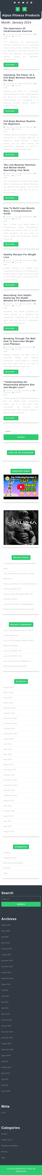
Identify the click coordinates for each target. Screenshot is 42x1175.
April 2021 (8, 826)
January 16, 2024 (12, 217)
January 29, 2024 (12, 83)
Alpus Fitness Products (21, 15)
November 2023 (10, 785)
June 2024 (8, 749)
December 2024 (10, 718)
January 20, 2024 (12, 173)
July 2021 (8, 821)
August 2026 (9, 687)
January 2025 (9, 713)
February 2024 (10, 770)
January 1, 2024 (12, 390)
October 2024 (9, 728)
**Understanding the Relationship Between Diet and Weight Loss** (19, 385)
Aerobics (7, 853)
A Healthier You (15, 651)
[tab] (18, 9)
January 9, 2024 (12, 347)
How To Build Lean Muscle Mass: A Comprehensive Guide (19, 211)
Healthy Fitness (10, 858)
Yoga (6, 873)
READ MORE (11, 65)
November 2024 (10, 723)
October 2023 (9, 790)
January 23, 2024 (12, 127)
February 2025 (10, 708)
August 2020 (9, 831)
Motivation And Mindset (13, 863)
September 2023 (10, 795)
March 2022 (8, 816)
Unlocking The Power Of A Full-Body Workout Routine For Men (19, 78)
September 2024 (10, 734)
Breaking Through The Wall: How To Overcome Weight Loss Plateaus (20, 341)
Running (7, 868)
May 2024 (8, 754)
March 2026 (8, 692)
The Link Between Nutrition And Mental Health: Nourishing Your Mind (20, 167)
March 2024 (8, 765)
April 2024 (8, 759)
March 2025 (8, 703)
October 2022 (9, 811)
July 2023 (8, 806)
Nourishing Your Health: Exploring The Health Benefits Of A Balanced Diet (20, 298)
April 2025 (8, 698)
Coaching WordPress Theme (19, 1169)
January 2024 (9, 775)
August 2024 (9, 739)
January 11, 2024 (12, 304)
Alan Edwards (27, 34)
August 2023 (9, 801)
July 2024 (8, 744)
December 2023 (10, 780)
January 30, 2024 (12, 34)
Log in (3, 1112)
